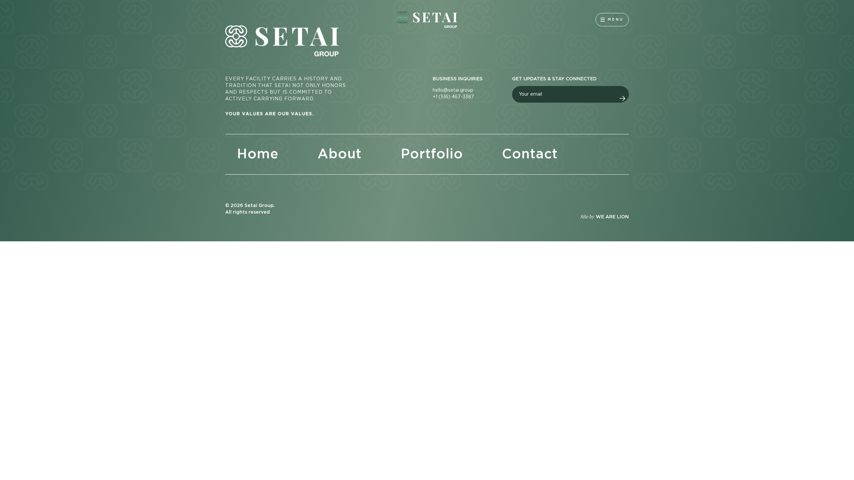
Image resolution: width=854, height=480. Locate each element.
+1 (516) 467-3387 (453, 97)
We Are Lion (612, 217)
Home (258, 154)
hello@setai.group (453, 90)
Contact (530, 154)
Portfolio (432, 154)
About (340, 154)
